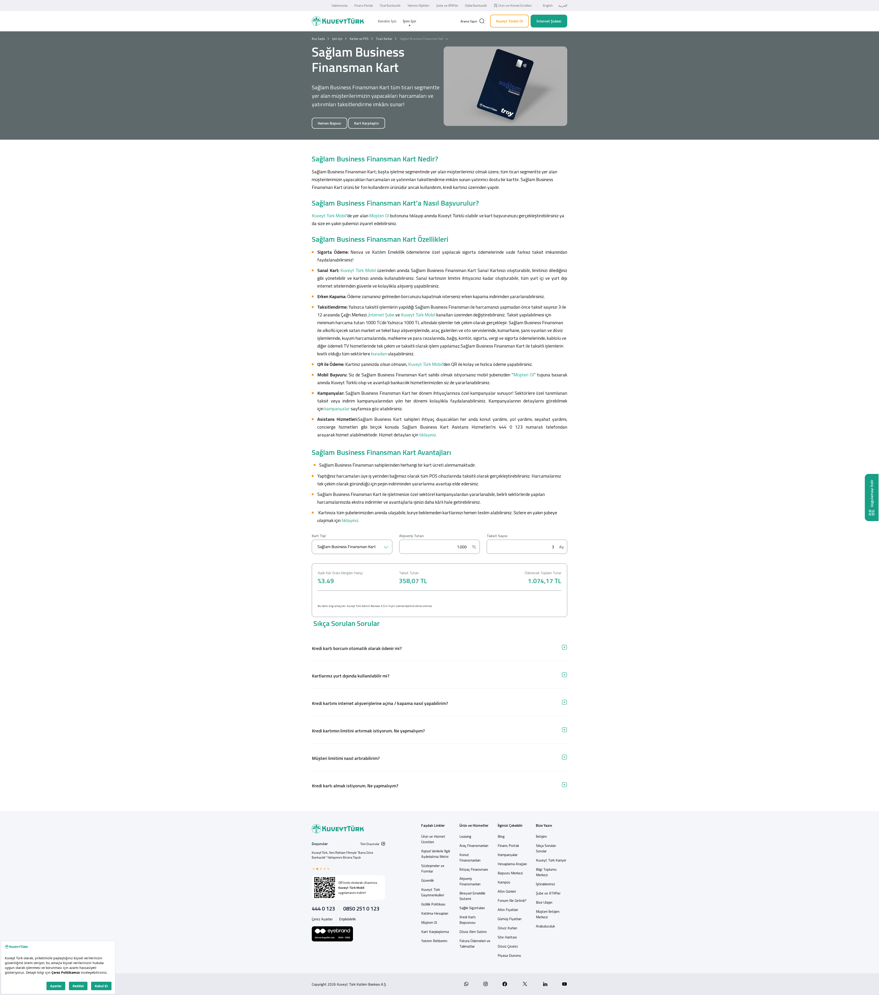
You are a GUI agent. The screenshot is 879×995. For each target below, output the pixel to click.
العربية (562, 5)
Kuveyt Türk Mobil (329, 215)
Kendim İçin (387, 21)
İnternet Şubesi (549, 21)
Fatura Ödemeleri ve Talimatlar (474, 943)
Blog (501, 836)
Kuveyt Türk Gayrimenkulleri (432, 892)
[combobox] (352, 547)
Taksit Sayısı (497, 535)
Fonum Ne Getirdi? (512, 900)
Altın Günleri (507, 891)
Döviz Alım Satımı (473, 931)
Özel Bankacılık (390, 5)
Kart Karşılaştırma (435, 931)
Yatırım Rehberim (434, 940)
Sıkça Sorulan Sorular (546, 848)
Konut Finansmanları (469, 857)
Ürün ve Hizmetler (473, 825)
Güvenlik (427, 880)
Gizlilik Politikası (433, 904)
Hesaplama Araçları (512, 864)
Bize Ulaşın (544, 902)
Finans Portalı (363, 5)
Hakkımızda (339, 5)
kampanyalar (337, 408)
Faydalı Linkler (433, 825)
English (548, 5)
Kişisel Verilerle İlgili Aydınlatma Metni (435, 853)
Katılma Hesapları (434, 913)
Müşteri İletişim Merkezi (547, 914)
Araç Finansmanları (473, 845)
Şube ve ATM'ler (548, 893)
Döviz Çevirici (508, 946)
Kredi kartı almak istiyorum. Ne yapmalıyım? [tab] (355, 785)
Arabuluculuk (545, 926)
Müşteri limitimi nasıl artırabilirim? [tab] (346, 758)
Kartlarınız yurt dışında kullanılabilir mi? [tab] (350, 675)
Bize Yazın (544, 825)
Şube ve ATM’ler (447, 5)
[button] (314, 869)
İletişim (541, 836)
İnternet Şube (381, 314)
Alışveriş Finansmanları (469, 881)
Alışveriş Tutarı (411, 535)
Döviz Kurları (507, 928)
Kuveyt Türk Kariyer (551, 860)
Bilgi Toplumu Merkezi (546, 872)
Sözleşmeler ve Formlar (432, 868)
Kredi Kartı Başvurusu (467, 919)
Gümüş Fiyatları (509, 919)
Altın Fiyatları (508, 909)
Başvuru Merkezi (510, 873)
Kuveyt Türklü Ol (509, 21)
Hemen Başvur (329, 123)
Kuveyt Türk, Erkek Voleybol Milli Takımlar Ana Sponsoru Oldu (342, 855)
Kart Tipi (319, 535)
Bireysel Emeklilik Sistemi (472, 895)
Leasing (465, 836)
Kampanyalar (508, 854)
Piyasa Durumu (509, 955)
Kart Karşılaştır (366, 123)
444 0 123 (323, 908)
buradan (379, 353)
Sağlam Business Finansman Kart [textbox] (346, 547)
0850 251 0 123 (361, 908)
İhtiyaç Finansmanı (473, 869)
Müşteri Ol (379, 215)
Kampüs (504, 882)
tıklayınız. (428, 434)
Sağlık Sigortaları (472, 908)
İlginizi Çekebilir (510, 825)
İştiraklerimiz (545, 884)
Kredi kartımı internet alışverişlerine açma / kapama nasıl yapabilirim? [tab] (380, 703)
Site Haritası (507, 937)
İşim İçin (409, 21)
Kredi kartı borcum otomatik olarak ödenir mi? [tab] (357, 648)
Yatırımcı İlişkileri (418, 5)
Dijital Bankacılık (476, 5)
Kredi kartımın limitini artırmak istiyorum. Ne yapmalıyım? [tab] (368, 730)
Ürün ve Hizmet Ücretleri (515, 5)
